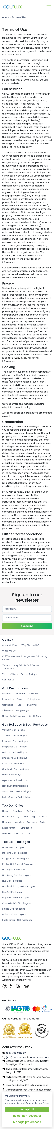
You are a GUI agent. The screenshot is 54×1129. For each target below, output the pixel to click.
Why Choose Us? (30, 645)
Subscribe (27, 626)
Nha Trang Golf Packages (15, 875)
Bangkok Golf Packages (14, 858)
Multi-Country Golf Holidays (16, 797)
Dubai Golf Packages (13, 914)
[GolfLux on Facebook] (5, 986)
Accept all (27, 1109)
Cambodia (7, 704)
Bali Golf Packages (12, 892)
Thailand (20, 693)
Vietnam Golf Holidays (13, 730)
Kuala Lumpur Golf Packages (17, 920)
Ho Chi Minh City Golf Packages (18, 886)
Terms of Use (9, 674)
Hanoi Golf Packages (13, 847)
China (20, 699)
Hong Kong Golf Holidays (15, 785)
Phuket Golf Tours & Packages (18, 864)
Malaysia (33, 693)
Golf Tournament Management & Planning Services (24, 658)
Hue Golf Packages (12, 880)
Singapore (26, 827)
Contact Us (8, 679)
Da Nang (30, 811)
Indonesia (7, 699)
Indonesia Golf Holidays (14, 741)
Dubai (42, 816)
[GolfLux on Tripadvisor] (26, 986)
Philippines (32, 699)
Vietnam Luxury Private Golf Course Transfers (20, 667)
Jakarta (18, 822)
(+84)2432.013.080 (16, 1057)
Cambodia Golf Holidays (14, 769)
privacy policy (19, 358)
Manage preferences (27, 1122)
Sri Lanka (6, 710)
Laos (20, 704)
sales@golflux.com (16, 1053)
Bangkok (17, 811)
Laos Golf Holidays (11, 774)
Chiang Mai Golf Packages (16, 903)
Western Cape (10, 833)
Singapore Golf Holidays (14, 757)
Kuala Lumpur (9, 827)
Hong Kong (22, 710)
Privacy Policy (28, 674)
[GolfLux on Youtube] (19, 987)
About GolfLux (9, 645)
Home (5, 17)
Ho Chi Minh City (10, 816)
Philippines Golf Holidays (15, 746)
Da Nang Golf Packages (14, 852)
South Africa (35, 716)
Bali (42, 822)
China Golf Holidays (12, 763)
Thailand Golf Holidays (13, 735)
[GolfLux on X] (12, 986)
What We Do (9, 650)
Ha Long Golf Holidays (13, 869)
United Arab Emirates (13, 716)
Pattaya (31, 822)
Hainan (5, 822)
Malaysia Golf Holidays (13, 752)
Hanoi (5, 811)
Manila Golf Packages (13, 908)
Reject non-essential (27, 1116)
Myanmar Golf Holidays (14, 780)
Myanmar (32, 704)
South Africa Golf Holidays (15, 791)
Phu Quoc (27, 833)
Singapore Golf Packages (15, 897)
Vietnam (6, 693)
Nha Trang (29, 816)
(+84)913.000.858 (39, 1057)
